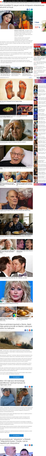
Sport (33, 2)
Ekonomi (18, 2)
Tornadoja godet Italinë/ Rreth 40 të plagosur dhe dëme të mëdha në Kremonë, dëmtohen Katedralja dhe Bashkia (15, 75)
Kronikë (15, 2)
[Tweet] (30, 10)
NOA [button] (37, 0)
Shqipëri (5, 0)
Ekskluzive (25, 0)
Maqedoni (14, 0)
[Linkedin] (32, 10)
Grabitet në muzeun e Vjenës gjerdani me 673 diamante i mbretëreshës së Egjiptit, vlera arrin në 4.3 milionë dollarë (27, 75)
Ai (29, 2)
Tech (31, 2)
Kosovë (9, 0)
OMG (37, 2)
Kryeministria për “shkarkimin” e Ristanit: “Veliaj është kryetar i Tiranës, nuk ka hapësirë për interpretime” (15, 441)
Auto (35, 2)
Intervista (12, 2)
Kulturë (23, 2)
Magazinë (26, 2)
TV (38, 2)
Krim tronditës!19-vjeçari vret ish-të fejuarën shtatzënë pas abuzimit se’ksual (22, 6)
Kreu (4, 2)
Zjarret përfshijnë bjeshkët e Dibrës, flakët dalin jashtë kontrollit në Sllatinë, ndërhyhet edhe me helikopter (16, 326)
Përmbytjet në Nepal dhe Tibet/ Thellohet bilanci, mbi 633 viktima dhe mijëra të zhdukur (5, 75)
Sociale (21, 2)
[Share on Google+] (30, 330)
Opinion (9, 2)
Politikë (7, 2)
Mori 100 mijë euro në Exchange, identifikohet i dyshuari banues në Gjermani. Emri (40, 67)
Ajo (28, 2)
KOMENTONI (17, 377)
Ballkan (17, 0)
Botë (21, 0)
